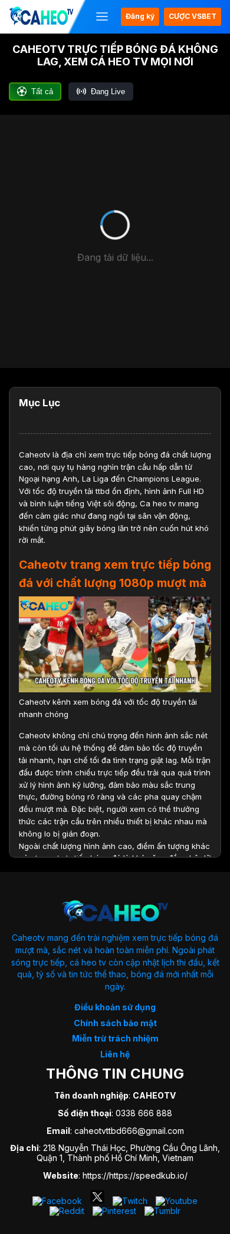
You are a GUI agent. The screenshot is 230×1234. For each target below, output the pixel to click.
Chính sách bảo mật (115, 1023)
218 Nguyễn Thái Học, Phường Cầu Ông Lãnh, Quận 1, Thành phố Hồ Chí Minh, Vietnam (128, 1153)
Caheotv (34, 454)
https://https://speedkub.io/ (135, 1175)
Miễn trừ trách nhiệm (115, 1038)
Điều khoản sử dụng (115, 1007)
